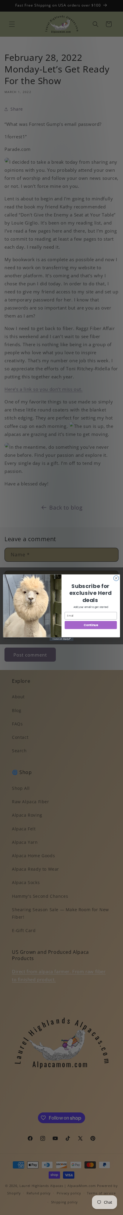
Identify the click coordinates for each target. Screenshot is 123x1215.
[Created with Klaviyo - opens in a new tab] (61, 639)
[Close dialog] (116, 578)
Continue (91, 625)
